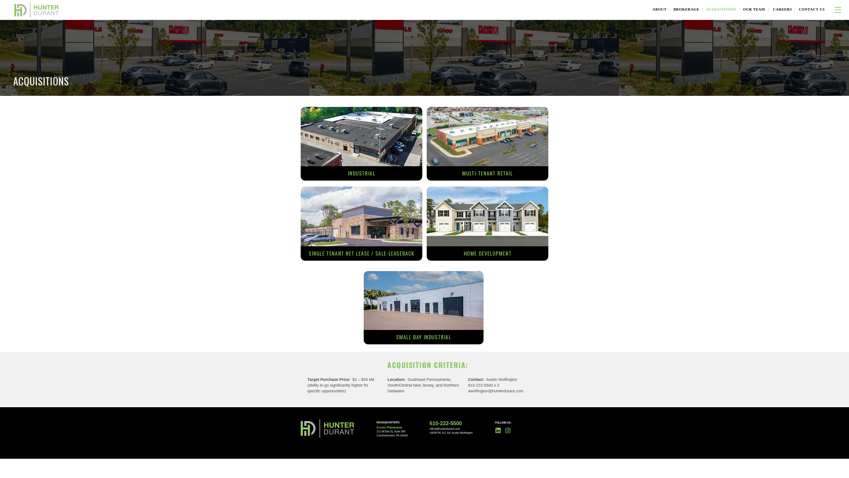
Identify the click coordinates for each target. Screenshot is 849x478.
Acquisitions (723, 9)
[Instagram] (508, 430)
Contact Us (812, 9)
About (661, 9)
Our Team (756, 9)
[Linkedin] (498, 430)
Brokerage (688, 9)
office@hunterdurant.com (445, 428)
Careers (784, 9)
